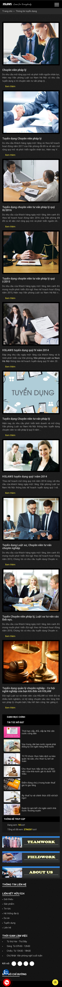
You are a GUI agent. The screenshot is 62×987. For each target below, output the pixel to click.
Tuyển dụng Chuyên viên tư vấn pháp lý (26, 418)
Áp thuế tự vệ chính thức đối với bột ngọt (40, 796)
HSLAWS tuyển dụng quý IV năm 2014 (25, 350)
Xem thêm (10, 86)
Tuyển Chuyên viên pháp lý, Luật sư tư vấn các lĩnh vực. (30, 618)
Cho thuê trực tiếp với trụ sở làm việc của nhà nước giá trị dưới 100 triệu (38, 771)
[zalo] (6, 972)
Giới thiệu (8, 899)
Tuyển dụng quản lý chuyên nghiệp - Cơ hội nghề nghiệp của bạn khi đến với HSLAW (28, 690)
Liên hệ (7, 927)
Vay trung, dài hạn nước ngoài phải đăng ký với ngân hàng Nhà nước (39, 745)
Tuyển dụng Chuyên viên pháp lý (22, 138)
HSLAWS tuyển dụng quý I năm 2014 (24, 476)
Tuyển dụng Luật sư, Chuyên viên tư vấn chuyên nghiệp (26, 546)
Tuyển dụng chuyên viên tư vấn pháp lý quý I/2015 (28, 280)
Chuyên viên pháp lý (14, 69)
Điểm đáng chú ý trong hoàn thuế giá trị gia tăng (38, 784)
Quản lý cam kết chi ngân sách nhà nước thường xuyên (39, 809)
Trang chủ (7, 11)
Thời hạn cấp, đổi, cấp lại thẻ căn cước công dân (38, 732)
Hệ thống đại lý (11, 913)
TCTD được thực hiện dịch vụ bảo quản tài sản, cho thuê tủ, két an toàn (39, 759)
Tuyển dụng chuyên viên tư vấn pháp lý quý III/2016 (28, 208)
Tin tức (7, 908)
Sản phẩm (9, 904)
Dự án (7, 918)
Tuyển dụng (9, 923)
